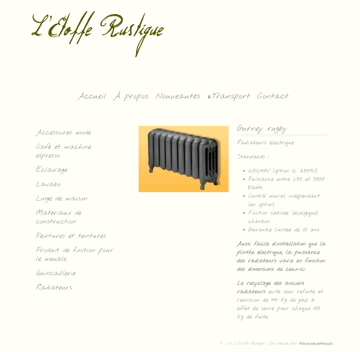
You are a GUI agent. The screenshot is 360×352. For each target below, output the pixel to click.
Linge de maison (61, 198)
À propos (131, 96)
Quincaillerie (55, 273)
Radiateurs (54, 287)
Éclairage (51, 170)
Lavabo (48, 184)
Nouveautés (178, 96)
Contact (273, 96)
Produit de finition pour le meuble (74, 255)
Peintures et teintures (71, 236)
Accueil (92, 96)
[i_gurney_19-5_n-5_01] (184, 159)
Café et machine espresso (63, 151)
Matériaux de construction (58, 217)
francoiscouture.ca (316, 343)
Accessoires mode (63, 132)
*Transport (228, 96)
